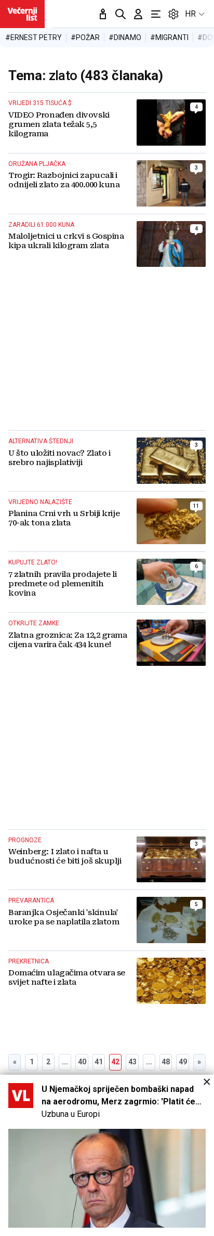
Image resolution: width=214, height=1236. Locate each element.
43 (132, 1062)
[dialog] (107, 1155)
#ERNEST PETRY (33, 37)
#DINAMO (125, 37)
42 (115, 1062)
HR (190, 14)
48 (166, 1062)
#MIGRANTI (169, 37)
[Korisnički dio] (138, 14)
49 (183, 1062)
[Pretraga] (120, 14)
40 (82, 1062)
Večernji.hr (22, 14)
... (65, 1062)
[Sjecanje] (103, 14)
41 (99, 1062)
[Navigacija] (156, 14)
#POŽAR (85, 37)
